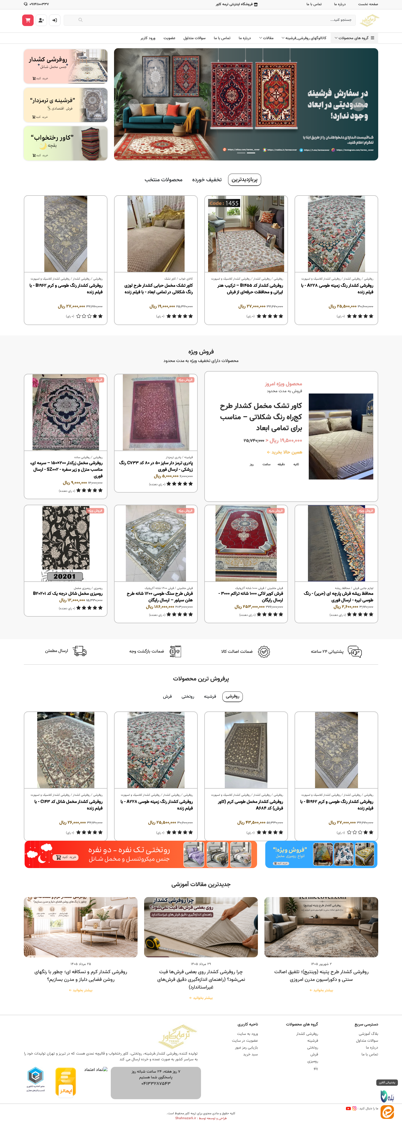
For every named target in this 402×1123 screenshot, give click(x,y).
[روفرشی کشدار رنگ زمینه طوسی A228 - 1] (336, 234)
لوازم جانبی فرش (363, 588)
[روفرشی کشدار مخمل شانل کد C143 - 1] (65, 750)
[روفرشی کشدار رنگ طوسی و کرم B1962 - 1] (65, 234)
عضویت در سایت (245, 1041)
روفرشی (368, 279)
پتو (316, 1068)
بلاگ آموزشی (368, 1034)
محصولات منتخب (163, 180)
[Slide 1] (251, 153)
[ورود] (54, 20)
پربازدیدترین (245, 179)
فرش (167, 696)
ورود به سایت (247, 1034)
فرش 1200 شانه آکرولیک (159, 588)
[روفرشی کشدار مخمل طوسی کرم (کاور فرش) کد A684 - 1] (246, 750)
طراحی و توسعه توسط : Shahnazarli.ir (201, 1118)
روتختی (188, 696)
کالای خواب (186, 279)
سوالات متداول (194, 38)
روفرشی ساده (82, 457)
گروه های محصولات (355, 38)
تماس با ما (314, 4)
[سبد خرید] (28, 20)
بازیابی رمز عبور (246, 1048)
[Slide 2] (241, 153)
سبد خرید (250, 1055)
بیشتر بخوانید (322, 990)
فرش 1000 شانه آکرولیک (249, 588)
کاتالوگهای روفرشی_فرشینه (306, 38)
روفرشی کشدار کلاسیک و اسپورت (321, 279)
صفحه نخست (368, 4)
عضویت (169, 38)
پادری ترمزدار (173, 457)
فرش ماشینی (275, 588)
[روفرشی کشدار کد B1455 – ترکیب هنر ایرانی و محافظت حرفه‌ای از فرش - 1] (246, 234)
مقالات (268, 38)
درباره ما (340, 4)
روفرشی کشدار (352, 279)
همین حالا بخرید (286, 452)
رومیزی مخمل (82, 588)
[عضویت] (41, 20)
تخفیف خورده (207, 180)
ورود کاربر (148, 38)
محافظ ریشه (342, 588)
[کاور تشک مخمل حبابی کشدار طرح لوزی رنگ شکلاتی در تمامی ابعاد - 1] (156, 234)
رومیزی (98, 588)
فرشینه (188, 457)
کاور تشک (170, 279)
